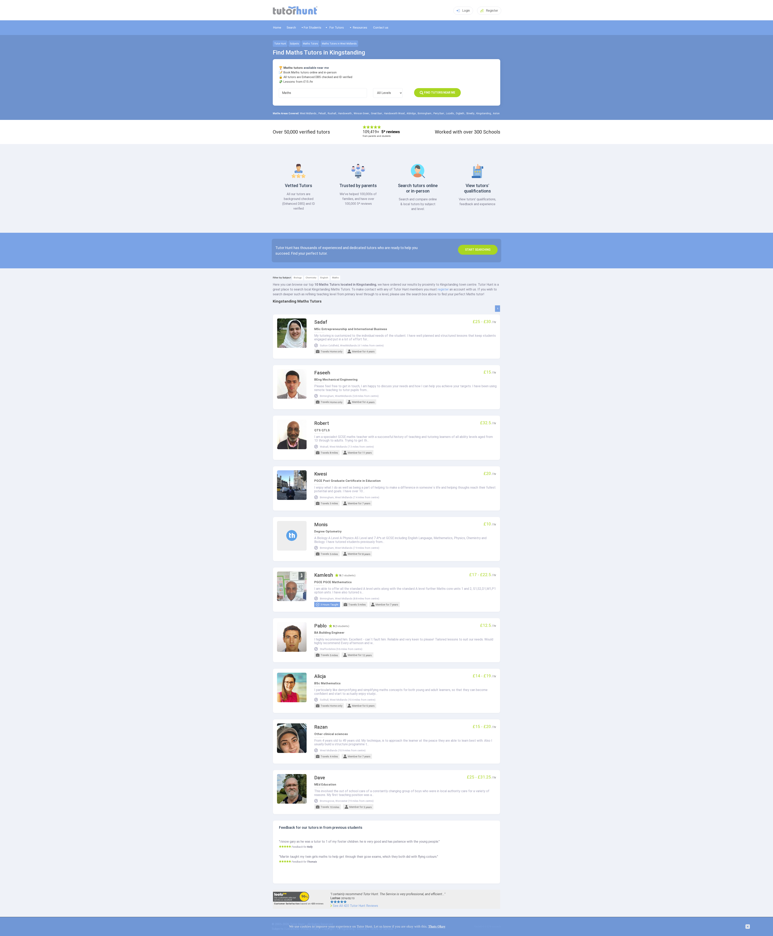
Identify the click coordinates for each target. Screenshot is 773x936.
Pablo (320, 626)
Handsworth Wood (394, 113)
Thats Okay (436, 926)
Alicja (320, 676)
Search (291, 27)
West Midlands (308, 113)
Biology (298, 277)
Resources (360, 27)
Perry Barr (438, 113)
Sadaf (320, 322)
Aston (496, 113)
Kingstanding (483, 113)
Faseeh (322, 373)
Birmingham (424, 113)
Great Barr (376, 113)
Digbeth (460, 113)
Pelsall (322, 113)
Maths (335, 277)
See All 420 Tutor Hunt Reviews (355, 906)
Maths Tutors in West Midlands (339, 43)
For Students (312, 27)
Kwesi (320, 474)
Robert (321, 423)
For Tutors (337, 27)
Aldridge (411, 113)
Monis (321, 524)
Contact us (380, 27)
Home (277, 27)
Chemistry (311, 277)
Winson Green (361, 113)
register (443, 289)
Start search (478, 249)
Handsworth (345, 113)
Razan (321, 727)
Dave (319, 778)
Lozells (450, 113)
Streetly (470, 113)
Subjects (294, 43)
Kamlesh (323, 575)
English (324, 277)
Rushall (332, 113)
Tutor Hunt (280, 43)
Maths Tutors (310, 43)
